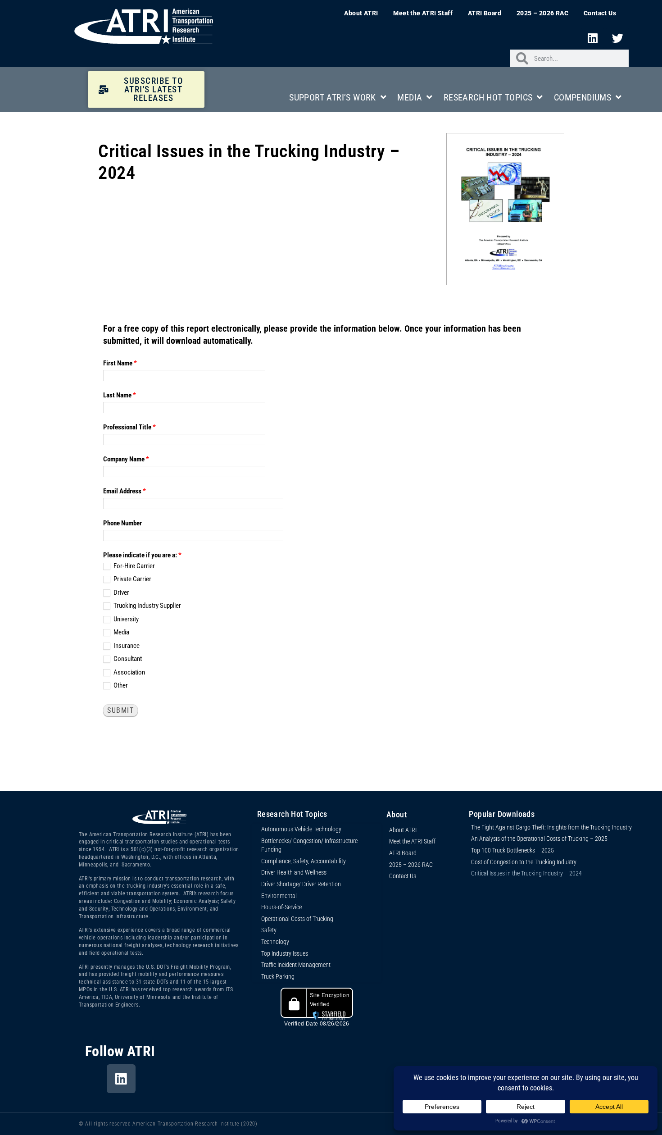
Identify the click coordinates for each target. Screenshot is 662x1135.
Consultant (127, 659)
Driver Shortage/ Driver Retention (301, 884)
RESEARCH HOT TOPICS (488, 97)
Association (128, 672)
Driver (120, 592)
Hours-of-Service (281, 907)
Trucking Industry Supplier (146, 606)
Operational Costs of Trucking (297, 918)
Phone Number (122, 523)
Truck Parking (278, 976)
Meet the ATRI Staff (423, 13)
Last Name (119, 395)
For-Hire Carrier (133, 566)
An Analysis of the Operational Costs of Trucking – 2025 (539, 838)
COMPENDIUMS (582, 97)
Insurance (126, 646)
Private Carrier (131, 579)
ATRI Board (484, 13)
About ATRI (361, 13)
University (125, 619)
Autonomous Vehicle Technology (301, 829)
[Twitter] (617, 38)
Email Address (124, 491)
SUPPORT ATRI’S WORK (332, 97)
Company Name (126, 459)
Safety (269, 930)
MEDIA (409, 97)
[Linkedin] (592, 38)
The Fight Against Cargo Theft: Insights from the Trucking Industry (551, 827)
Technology (275, 941)
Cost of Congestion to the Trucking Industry (523, 862)
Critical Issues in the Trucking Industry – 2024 (526, 873)
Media (120, 632)
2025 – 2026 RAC (542, 13)
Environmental (279, 895)
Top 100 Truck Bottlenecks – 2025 (512, 850)
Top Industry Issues (284, 953)
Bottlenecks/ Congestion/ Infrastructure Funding (309, 845)
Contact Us (600, 13)
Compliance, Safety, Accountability (303, 861)
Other (120, 685)
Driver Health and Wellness (293, 872)
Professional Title (129, 427)
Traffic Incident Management (296, 964)
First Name (120, 363)
